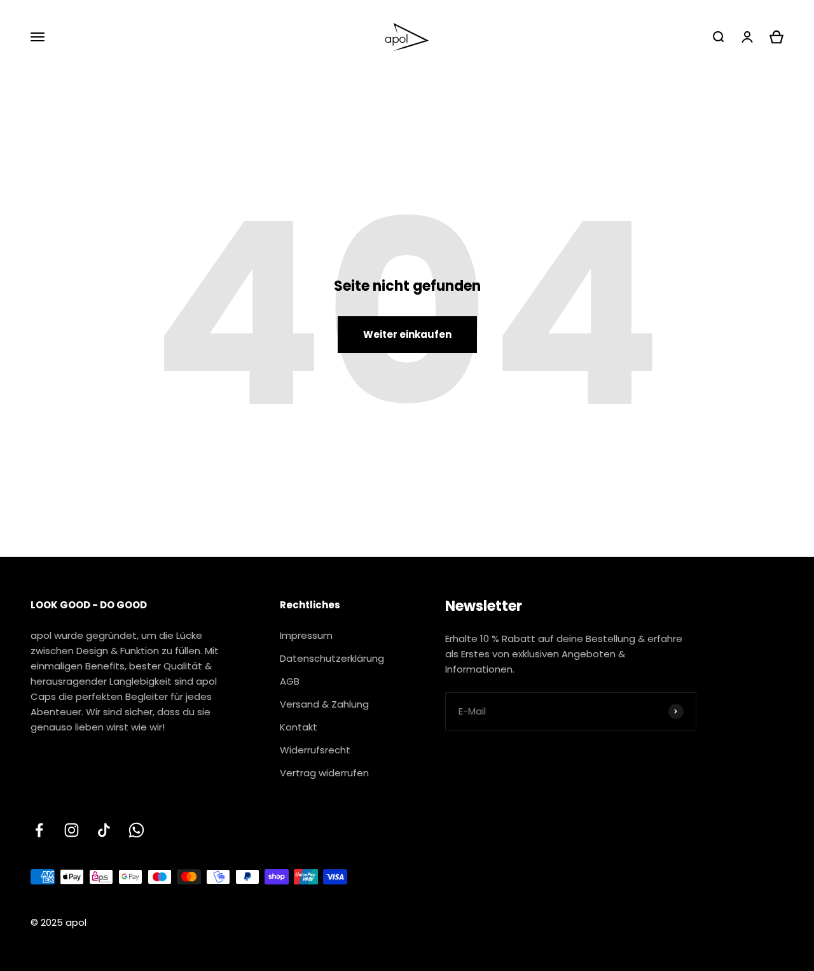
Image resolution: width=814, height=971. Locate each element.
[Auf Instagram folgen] (71, 830)
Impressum (306, 635)
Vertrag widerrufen (324, 772)
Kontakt (298, 727)
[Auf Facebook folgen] (39, 830)
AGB (290, 681)
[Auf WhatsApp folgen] (136, 830)
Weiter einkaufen (407, 334)
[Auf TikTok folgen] (104, 830)
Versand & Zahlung (324, 704)
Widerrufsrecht (315, 750)
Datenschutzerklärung (332, 658)
